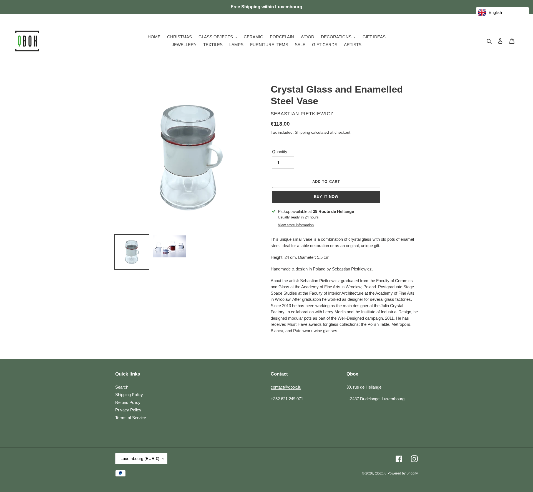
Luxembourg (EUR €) (139, 458)
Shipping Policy (129, 394)
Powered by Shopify (403, 473)
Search (121, 387)
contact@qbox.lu (286, 387)
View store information (296, 225)
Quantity (279, 151)
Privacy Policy (128, 409)
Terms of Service (130, 417)
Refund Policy (127, 402)
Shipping (302, 132)
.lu (380, 473)
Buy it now (326, 197)
